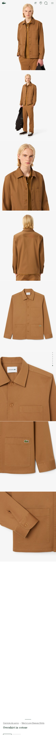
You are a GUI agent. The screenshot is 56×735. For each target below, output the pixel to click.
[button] (40, 3)
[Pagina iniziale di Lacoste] (4, 3)
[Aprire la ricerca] (46, 3)
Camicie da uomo (11, 723)
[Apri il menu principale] (52, 3)
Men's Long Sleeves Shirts (33, 723)
